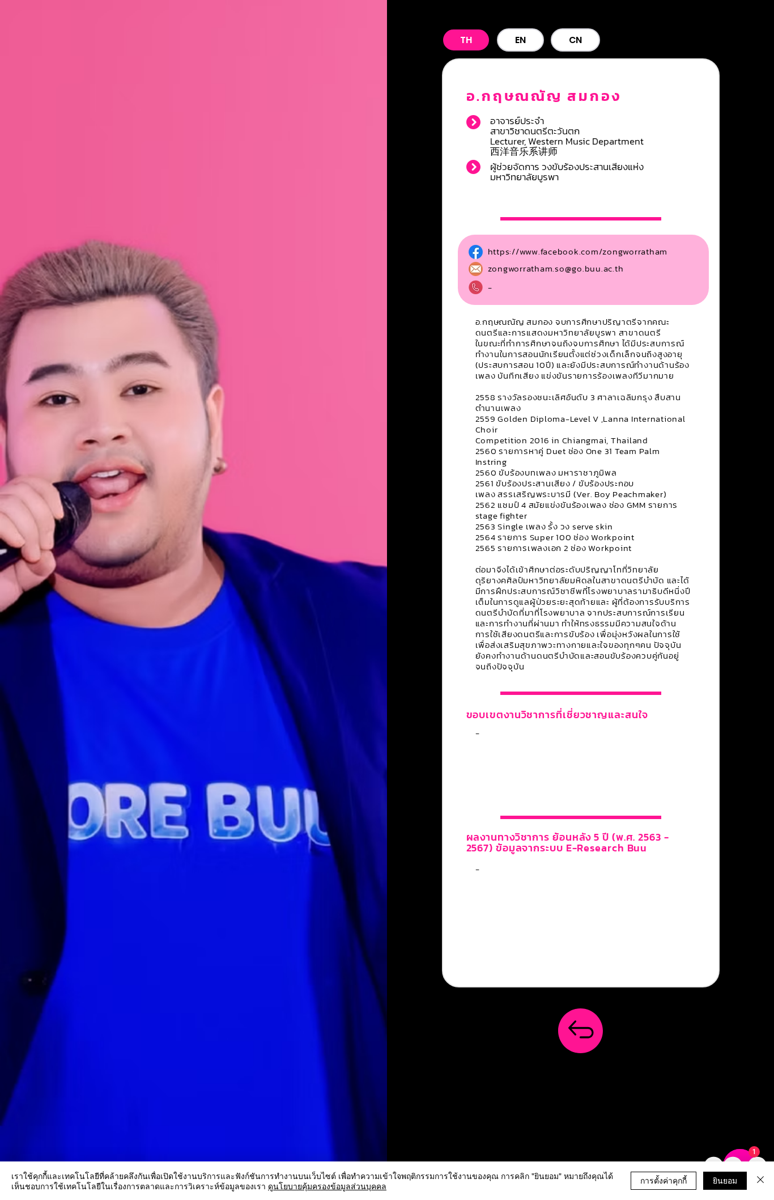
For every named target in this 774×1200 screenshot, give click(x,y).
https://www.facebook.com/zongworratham (578, 251)
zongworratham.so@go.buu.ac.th (556, 268)
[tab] (466, 40)
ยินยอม (725, 1180)
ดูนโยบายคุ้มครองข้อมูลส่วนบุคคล (327, 1185)
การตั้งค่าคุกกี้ (663, 1180)
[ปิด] (760, 1181)
